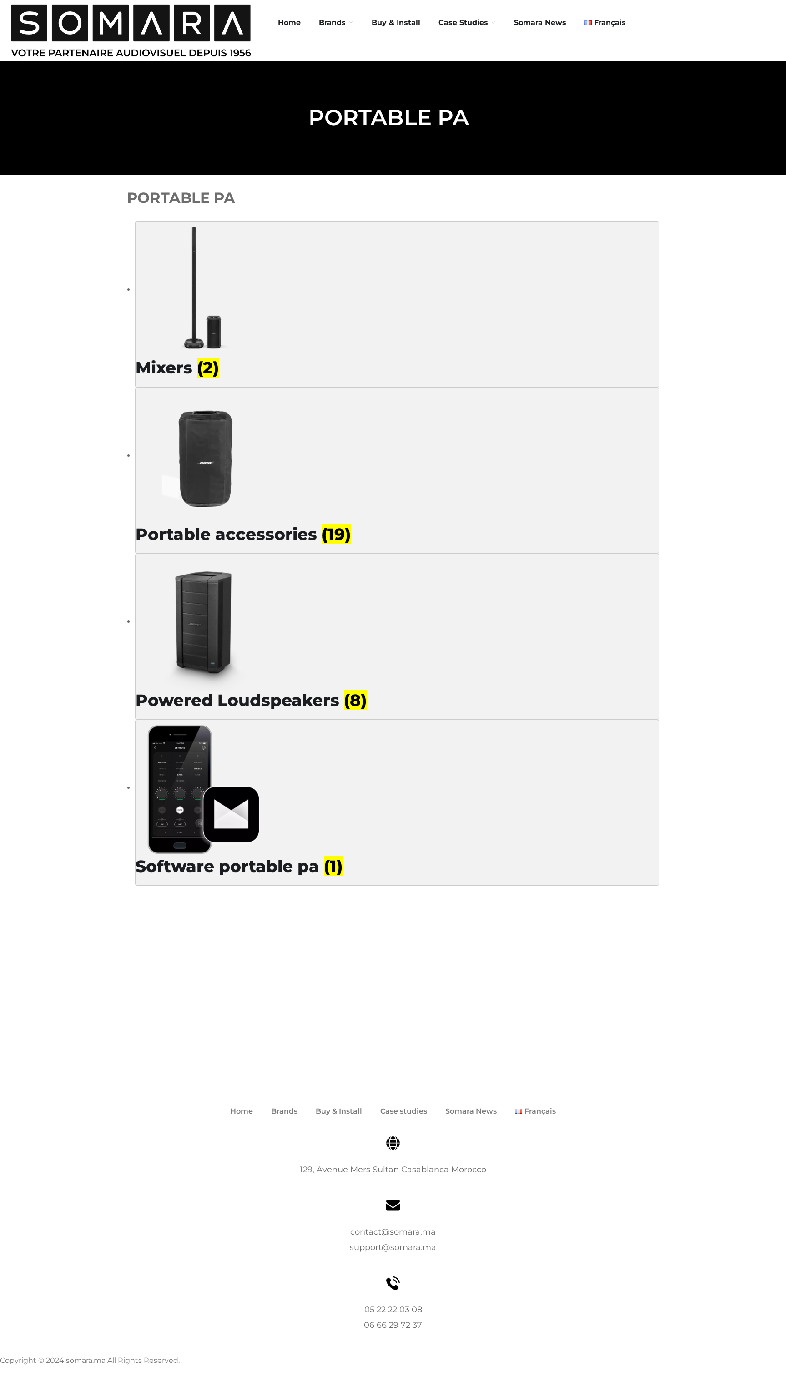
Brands (332, 22)
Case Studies (463, 22)
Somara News (471, 1111)
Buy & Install (396, 22)
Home (289, 22)
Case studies (403, 1111)
